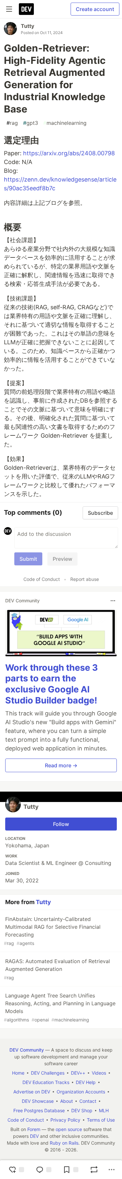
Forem (33, 1129)
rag (12, 123)
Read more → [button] (61, 765)
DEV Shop (81, 1110)
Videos (99, 1073)
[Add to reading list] (70, 1169)
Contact (87, 1101)
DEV (34, 1136)
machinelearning (65, 123)
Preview (62, 559)
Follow (61, 824)
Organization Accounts (81, 1091)
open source (69, 1129)
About (66, 1101)
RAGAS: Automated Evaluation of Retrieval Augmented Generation (57, 969)
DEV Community (26, 1050)
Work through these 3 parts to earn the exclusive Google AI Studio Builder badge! (51, 684)
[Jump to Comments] (43, 1169)
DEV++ (78, 1073)
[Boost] (94, 1169)
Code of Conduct (41, 579)
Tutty (27, 26)
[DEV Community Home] (26, 9)
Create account (95, 9)
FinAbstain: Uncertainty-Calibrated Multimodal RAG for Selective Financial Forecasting (52, 931)
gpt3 (30, 123)
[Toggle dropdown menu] (113, 600)
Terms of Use (101, 1120)
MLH (104, 1110)
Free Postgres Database (39, 1110)
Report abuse (84, 579)
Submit (28, 559)
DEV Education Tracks (45, 1082)
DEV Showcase (38, 1101)
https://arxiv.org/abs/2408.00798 (69, 153)
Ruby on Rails (64, 1143)
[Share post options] (111, 1169)
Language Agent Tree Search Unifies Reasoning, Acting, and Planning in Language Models (59, 1007)
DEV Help (86, 1082)
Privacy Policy (65, 1120)
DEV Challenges (47, 1073)
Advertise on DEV (31, 1091)
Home (18, 1073)
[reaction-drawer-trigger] (16, 1169)
